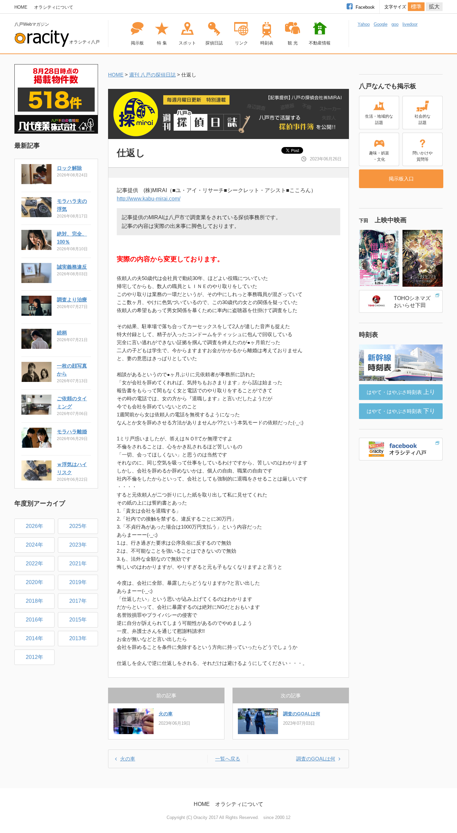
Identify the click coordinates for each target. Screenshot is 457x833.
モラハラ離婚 (72, 431)
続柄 (62, 332)
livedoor (410, 24)
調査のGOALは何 (301, 713)
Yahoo (364, 24)
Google (380, 24)
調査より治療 (72, 299)
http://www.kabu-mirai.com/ (148, 198)
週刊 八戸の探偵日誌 (152, 75)
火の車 (166, 713)
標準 (416, 6)
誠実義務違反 (72, 267)
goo (394, 24)
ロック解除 (69, 168)
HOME (20, 7)
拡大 (434, 6)
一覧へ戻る (227, 758)
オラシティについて (53, 7)
